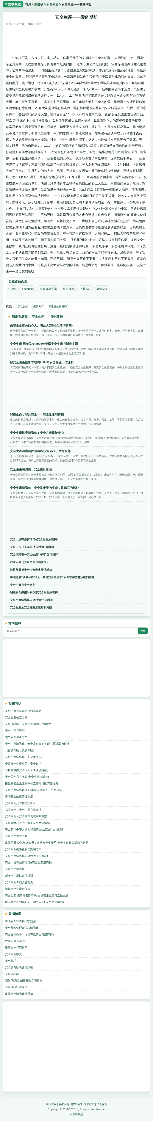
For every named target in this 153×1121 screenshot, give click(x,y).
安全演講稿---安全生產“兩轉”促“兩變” (34, 554)
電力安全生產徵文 (16, 737)
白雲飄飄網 (76, 1114)
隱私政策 (89, 1104)
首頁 (28, 4)
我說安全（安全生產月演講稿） (29, 562)
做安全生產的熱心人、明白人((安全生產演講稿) (34, 902)
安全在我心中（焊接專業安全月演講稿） (30, 934)
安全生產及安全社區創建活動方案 (31, 607)
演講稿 (38, 4)
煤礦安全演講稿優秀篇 (19, 993)
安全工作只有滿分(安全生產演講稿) (32, 546)
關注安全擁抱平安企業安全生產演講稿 (34, 592)
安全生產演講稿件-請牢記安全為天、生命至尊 (33, 789)
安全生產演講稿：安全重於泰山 (24, 756)
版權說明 (64, 1104)
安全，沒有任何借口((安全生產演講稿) (34, 539)
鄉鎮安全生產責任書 (17, 888)
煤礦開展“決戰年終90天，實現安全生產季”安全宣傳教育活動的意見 (52, 577)
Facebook (28, 288)
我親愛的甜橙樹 (58, 306)
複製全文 (102, 289)
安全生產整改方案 (16, 836)
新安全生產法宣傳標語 (19, 875)
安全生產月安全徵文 (22, 584)
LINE (13, 288)
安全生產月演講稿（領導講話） (24, 710)
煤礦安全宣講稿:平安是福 (21, 921)
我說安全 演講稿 (15, 941)
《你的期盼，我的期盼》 (20, 750)
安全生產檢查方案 (16, 717)
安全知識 (23, 306)
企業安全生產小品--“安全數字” (23, 763)
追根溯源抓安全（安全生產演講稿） (32, 569)
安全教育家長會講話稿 (19, 967)
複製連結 (69, 289)
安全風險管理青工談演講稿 (22, 927)
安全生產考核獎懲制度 (19, 882)
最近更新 (102, 1104)
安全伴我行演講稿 (16, 987)
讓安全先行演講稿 (16, 947)
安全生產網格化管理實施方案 (23, 849)
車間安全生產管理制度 (19, 796)
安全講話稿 (12, 974)
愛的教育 (38, 306)
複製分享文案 (48, 289)
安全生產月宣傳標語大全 (20, 803)
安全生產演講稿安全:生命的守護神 (31, 599)
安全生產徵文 (13, 954)
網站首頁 (51, 1104)
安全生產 (52, 4)
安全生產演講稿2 (15, 869)
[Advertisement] (76, 42)
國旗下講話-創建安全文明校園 (23, 980)
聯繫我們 (76, 1104)
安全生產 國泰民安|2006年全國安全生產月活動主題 (36, 895)
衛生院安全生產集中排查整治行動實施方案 (31, 783)
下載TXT (85, 288)
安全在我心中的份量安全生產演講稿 (27, 822)
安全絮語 (10, 960)
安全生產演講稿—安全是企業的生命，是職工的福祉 (37, 743)
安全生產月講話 (15, 730)
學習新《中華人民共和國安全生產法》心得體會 (34, 829)
